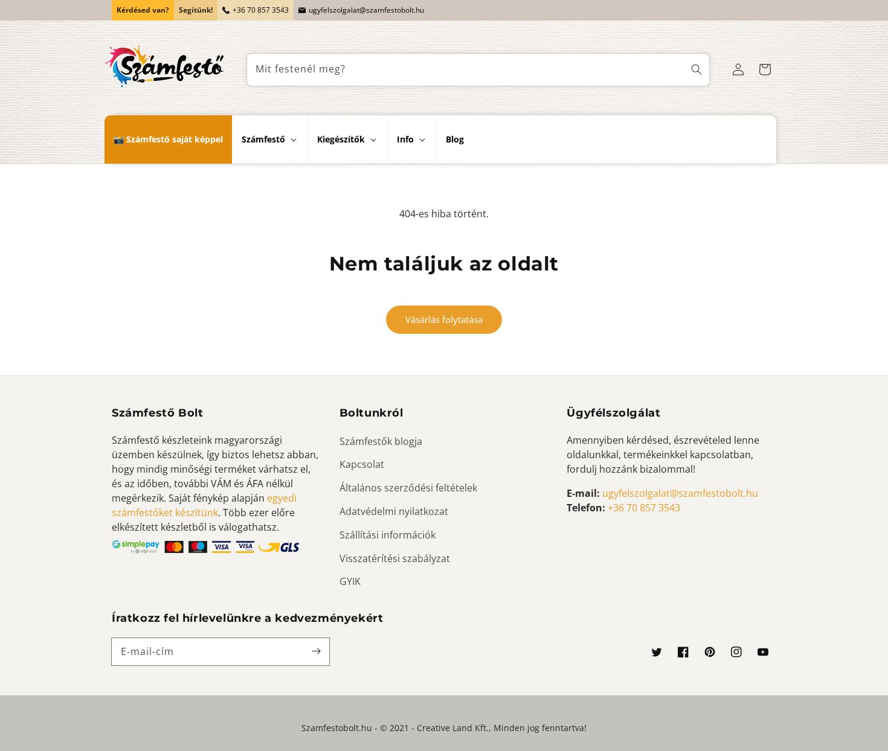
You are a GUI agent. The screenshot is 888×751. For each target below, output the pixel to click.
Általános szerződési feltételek (408, 487)
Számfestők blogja (380, 441)
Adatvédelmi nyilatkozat (393, 511)
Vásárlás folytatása (444, 319)
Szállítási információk (387, 535)
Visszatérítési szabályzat (394, 558)
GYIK (350, 581)
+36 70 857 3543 (261, 10)
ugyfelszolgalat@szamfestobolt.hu (366, 10)
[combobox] (478, 69)
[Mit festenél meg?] (696, 69)
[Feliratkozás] (316, 651)
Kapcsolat (361, 464)
